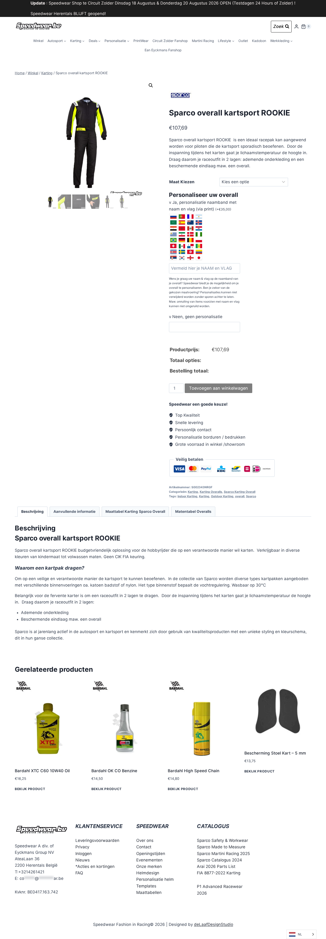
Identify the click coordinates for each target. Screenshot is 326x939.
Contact (143, 847)
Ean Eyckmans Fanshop (163, 50)
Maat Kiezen (182, 181)
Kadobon (259, 41)
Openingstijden (150, 853)
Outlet (243, 41)
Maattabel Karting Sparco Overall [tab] (135, 511)
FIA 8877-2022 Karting (218, 873)
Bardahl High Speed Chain (193, 770)
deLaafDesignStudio (213, 924)
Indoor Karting (187, 496)
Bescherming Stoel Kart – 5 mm (275, 753)
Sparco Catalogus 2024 (219, 860)
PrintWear (140, 41)
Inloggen (83, 853)
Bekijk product (30, 789)
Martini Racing (203, 41)
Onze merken (149, 866)
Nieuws (82, 860)
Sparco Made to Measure (221, 847)
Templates (146, 886)
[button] (151, 85)
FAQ (79, 873)
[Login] (296, 26)
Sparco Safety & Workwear (222, 840)
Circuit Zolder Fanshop (170, 41)
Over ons (144, 840)
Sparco (251, 496)
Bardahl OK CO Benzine (114, 770)
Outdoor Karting (222, 496)
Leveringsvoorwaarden (97, 840)
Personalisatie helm (155, 879)
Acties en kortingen (96, 866)
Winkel (38, 41)
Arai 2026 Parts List (216, 866)
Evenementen (149, 860)
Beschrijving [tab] (32, 511)
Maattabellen (149, 892)
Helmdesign (147, 873)
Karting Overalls (211, 491)
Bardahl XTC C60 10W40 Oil (42, 770)
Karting (193, 491)
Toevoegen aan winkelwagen (218, 388)
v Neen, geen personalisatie (195, 316)
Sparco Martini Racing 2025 (223, 853)
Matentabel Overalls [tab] (193, 511)
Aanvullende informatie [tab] (74, 511)
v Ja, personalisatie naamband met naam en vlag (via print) (203, 205)
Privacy (82, 847)
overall (239, 496)
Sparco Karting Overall (239, 491)
